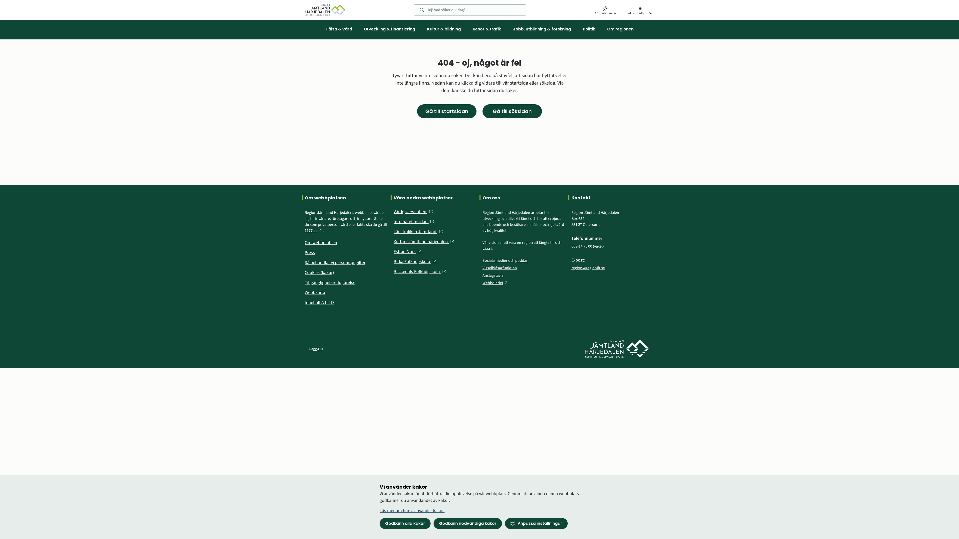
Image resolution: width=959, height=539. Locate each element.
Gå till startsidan (446, 111)
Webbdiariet (495, 283)
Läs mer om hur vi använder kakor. (412, 511)
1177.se (314, 230)
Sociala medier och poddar (505, 260)
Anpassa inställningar (540, 523)
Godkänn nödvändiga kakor (467, 523)
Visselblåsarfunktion (499, 268)
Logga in (316, 348)
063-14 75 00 (581, 246)
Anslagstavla (492, 275)
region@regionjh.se (588, 268)
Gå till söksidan (512, 111)
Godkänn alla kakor (405, 523)
